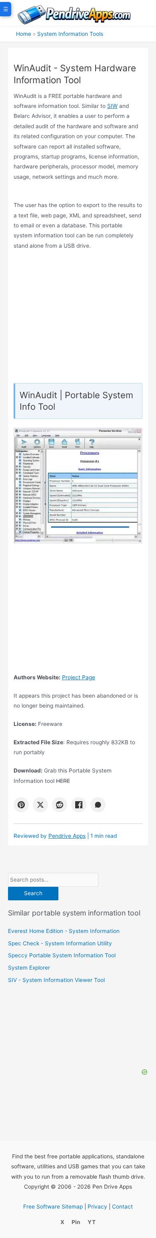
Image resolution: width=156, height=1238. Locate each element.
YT (92, 1222)
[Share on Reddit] (59, 804)
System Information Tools (70, 34)
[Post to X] (40, 804)
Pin (76, 1222)
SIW (112, 106)
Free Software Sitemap (53, 1206)
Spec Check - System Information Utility (60, 943)
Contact (122, 1206)
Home (23, 34)
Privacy (97, 1206)
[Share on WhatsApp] (98, 804)
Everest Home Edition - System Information (64, 931)
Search (33, 893)
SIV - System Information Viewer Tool (56, 980)
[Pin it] (21, 804)
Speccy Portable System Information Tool (62, 955)
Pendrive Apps (67, 836)
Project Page (78, 677)
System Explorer (29, 967)
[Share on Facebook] (78, 804)
